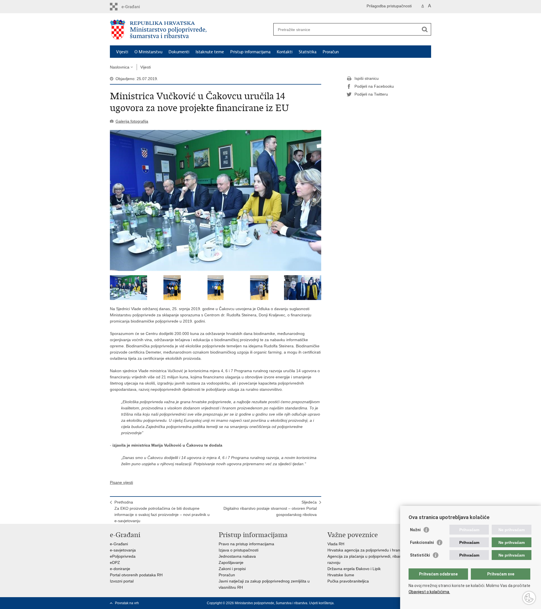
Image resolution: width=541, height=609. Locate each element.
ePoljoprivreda (123, 556)
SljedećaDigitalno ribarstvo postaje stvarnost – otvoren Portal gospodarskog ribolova (270, 508)
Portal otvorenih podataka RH (136, 575)
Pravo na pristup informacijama (246, 544)
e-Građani (119, 544)
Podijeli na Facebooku (374, 86)
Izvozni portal (122, 581)
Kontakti (284, 51)
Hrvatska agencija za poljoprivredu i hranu (364, 550)
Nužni (415, 530)
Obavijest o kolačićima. (429, 592)
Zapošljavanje (231, 562)
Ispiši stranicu (366, 78)
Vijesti (122, 51)
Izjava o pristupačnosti (238, 550)
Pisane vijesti (121, 482)
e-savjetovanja (123, 550)
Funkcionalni (422, 542)
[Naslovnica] (190, 29)
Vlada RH (335, 544)
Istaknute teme (210, 51)
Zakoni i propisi (232, 568)
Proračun (331, 51)
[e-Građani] (134, 6)
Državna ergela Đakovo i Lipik (354, 568)
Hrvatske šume (340, 575)
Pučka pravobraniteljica (348, 581)
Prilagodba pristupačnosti (389, 6)
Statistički (420, 555)
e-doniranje (120, 568)
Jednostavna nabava (237, 556)
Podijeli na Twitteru (371, 94)
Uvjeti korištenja (321, 603)
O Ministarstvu (148, 51)
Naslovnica (119, 67)
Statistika (307, 51)
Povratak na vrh (127, 603)
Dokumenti (178, 51)
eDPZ (115, 562)
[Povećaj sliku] (215, 200)
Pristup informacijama (250, 51)
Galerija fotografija (132, 121)
